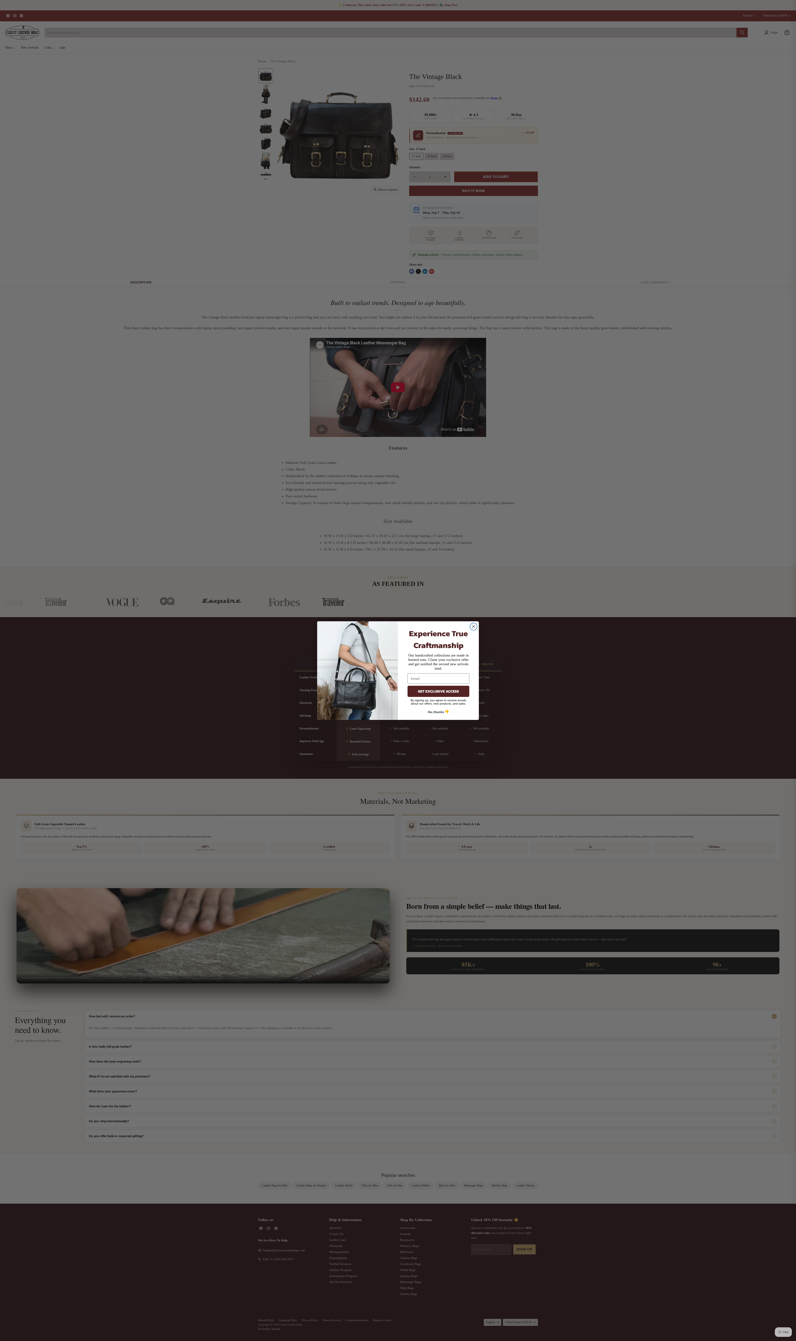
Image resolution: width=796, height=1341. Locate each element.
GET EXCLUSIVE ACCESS (438, 691)
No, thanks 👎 (438, 711)
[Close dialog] (473, 626)
